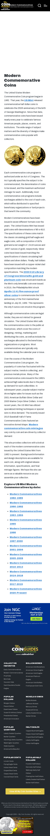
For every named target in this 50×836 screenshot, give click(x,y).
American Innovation (11, 719)
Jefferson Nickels (32, 703)
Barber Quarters (9, 736)
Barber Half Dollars (32, 782)
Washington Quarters (11, 743)
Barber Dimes (31, 716)
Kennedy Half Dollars (33, 767)
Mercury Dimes (31, 706)
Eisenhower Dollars (11, 709)
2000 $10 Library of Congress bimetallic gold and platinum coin (24, 276)
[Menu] (45, 6)
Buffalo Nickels (31, 700)
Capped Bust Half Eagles (34, 731)
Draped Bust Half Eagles (34, 737)
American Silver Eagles (34, 670)
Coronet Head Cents (11, 777)
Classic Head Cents (11, 774)
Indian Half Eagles (32, 743)
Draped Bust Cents (10, 770)
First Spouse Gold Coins (34, 686)
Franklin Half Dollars (33, 764)
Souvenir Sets (9, 682)
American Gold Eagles (34, 673)
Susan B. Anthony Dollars (13, 712)
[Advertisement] (25, 41)
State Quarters (9, 746)
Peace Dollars (9, 706)
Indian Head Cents (10, 767)
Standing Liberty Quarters (13, 740)
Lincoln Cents (8, 761)
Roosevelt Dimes (32, 710)
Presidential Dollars (11, 715)
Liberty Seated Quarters (12, 733)
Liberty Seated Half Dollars (35, 779)
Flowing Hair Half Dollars (34, 776)
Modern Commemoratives (21, 5)
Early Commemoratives (12, 669)
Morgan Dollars (9, 703)
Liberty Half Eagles (32, 740)
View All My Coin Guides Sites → (25, 791)
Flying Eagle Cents (10, 764)
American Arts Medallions (35, 667)
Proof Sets (7, 676)
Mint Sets (7, 679)
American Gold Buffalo (34, 682)
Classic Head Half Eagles (35, 734)
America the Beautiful (12, 749)
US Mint (28, 100)
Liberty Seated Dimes (33, 713)
